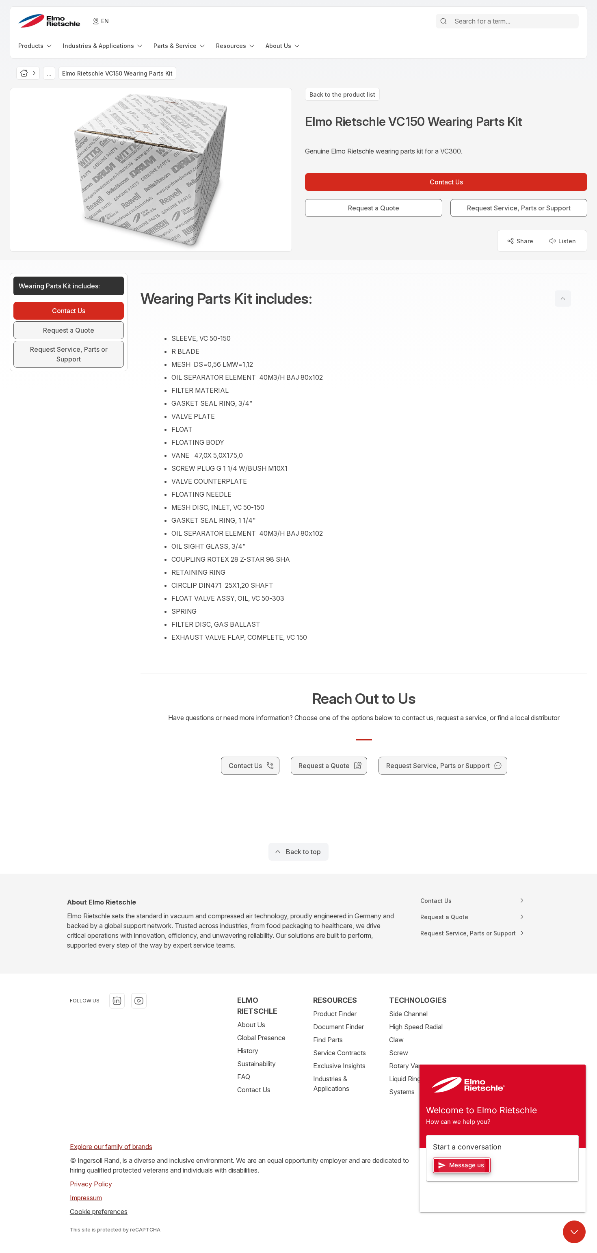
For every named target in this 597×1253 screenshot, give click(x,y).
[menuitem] (35, 45)
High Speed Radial (416, 1027)
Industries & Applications (331, 1084)
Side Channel (408, 1014)
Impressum (86, 1198)
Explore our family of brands (111, 1147)
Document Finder (338, 1027)
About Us (251, 1025)
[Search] (443, 21)
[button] (364, 298)
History (247, 1051)
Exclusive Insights (339, 1066)
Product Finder (335, 1014)
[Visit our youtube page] (139, 1000)
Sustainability (256, 1064)
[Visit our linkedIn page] (117, 1000)
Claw (396, 1040)
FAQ (243, 1077)
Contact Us (253, 1090)
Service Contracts (339, 1053)
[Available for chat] (574, 1232)
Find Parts (328, 1040)
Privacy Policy (91, 1184)
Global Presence (261, 1038)
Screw (398, 1053)
